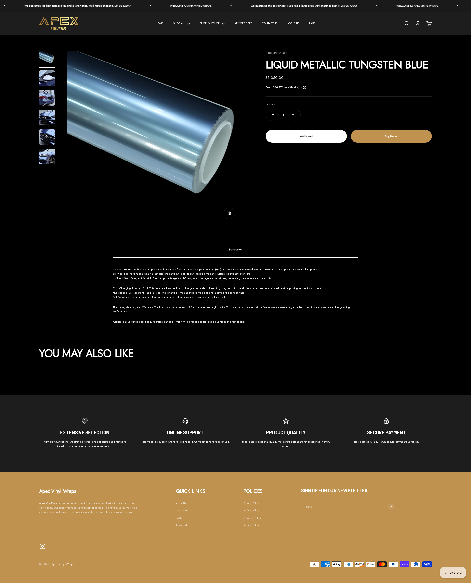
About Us (181, 503)
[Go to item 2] (47, 78)
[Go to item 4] (47, 118)
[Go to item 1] (47, 59)
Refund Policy (251, 510)
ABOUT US (293, 23)
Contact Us (182, 510)
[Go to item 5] (47, 137)
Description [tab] (235, 249)
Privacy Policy (251, 503)
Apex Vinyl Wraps (276, 53)
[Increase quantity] (293, 115)
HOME (159, 23)
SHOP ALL (179, 23)
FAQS (312, 23)
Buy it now (391, 136)
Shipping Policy (252, 518)
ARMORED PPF (243, 23)
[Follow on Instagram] (42, 546)
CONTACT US (269, 23)
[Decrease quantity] (273, 115)
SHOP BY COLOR (210, 23)
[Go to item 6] (47, 157)
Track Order (182, 525)
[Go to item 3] (47, 98)
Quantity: (271, 104)
